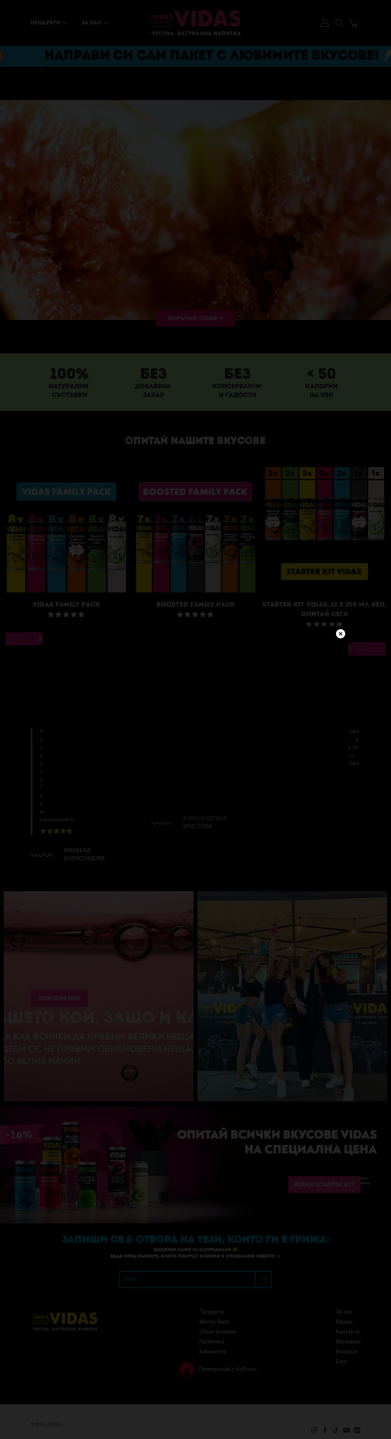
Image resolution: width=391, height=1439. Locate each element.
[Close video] (340, 633)
